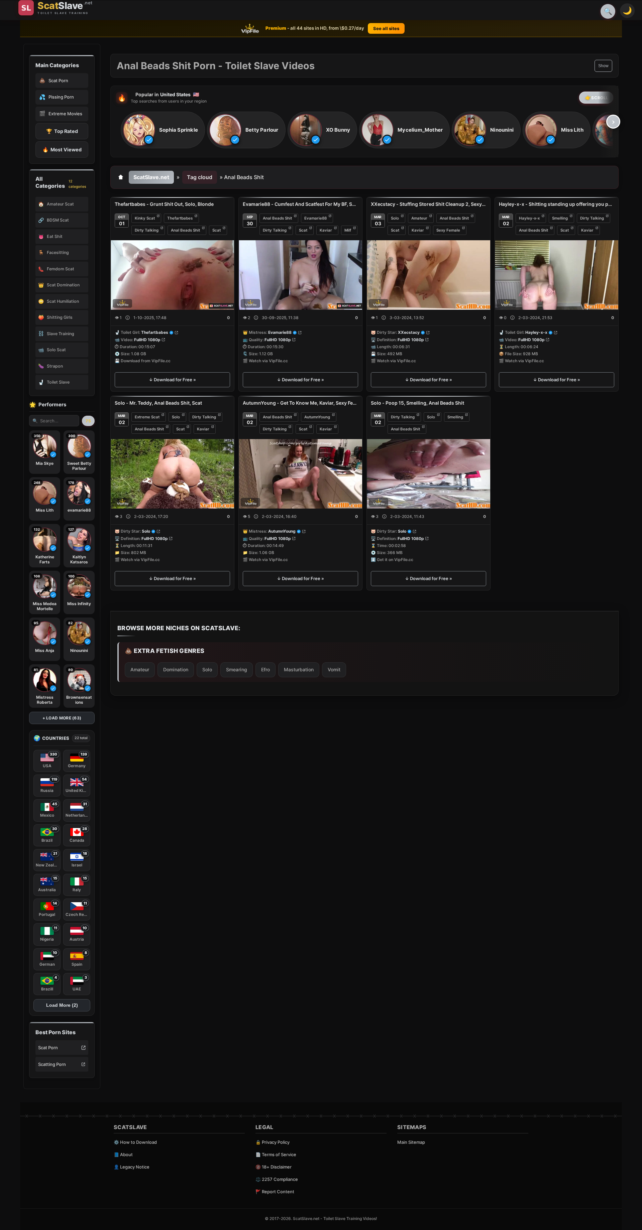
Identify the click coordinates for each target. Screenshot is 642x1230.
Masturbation (299, 669)
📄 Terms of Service (275, 1154)
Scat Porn (48, 1047)
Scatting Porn (52, 1064)
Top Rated (62, 131)
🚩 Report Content (274, 1191)
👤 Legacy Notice (131, 1167)
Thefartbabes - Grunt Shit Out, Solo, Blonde (164, 204)
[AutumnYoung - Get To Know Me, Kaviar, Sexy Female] (300, 474)
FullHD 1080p (147, 339)
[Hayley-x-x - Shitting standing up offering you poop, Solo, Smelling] (556, 275)
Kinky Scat (145, 218)
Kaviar (326, 230)
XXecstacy (409, 332)
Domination (175, 669)
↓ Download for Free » (172, 380)
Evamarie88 (315, 218)
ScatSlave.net (151, 177)
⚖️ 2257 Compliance (276, 1179)
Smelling (560, 218)
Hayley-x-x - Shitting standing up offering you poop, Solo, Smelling (556, 204)
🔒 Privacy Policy (272, 1142)
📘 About (123, 1154)
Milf (347, 230)
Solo (395, 218)
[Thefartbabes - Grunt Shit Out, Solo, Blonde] (172, 275)
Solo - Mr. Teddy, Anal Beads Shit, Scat (158, 403)
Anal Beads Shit (185, 230)
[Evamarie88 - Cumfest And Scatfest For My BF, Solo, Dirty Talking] (300, 275)
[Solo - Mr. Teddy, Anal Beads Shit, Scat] (172, 474)
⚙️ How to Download (135, 1142)
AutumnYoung (317, 417)
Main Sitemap (411, 1142)
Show (603, 65)
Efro (265, 669)
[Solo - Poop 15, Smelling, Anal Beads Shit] (428, 474)
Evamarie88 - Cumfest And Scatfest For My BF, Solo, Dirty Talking (300, 204)
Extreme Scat (147, 417)
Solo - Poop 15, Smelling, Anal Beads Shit (417, 403)
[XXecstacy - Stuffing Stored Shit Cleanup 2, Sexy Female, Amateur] (428, 275)
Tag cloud (199, 177)
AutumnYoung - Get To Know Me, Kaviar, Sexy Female (300, 403)
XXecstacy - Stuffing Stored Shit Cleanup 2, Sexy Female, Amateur (428, 204)
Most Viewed (62, 149)
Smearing (236, 669)
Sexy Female (448, 230)
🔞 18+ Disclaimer (273, 1167)
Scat (216, 230)
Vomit (334, 669)
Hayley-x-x (529, 218)
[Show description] (127, 317)
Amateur (419, 218)
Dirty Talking (146, 230)
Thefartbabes (180, 218)
